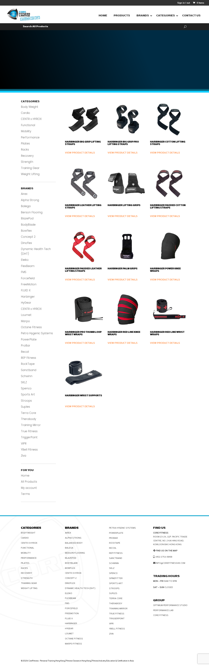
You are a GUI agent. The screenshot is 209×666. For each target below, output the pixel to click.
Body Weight (29, 107)
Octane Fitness (31, 327)
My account (29, 488)
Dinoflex (26, 243)
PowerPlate (29, 339)
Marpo (25, 321)
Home (25, 476)
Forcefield (28, 278)
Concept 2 (28, 237)
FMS (23, 272)
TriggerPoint (29, 437)
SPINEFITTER (116, 578)
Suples (25, 407)
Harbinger (28, 297)
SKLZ (24, 382)
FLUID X (26, 290)
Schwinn (26, 376)
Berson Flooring (31, 212)
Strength (27, 162)
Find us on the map (166, 551)
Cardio (25, 113)
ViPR (23, 443)
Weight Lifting (30, 174)
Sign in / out (183, 3)
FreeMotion (28, 284)
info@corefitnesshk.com (170, 563)
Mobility (26, 131)
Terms (25, 494)
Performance (30, 137)
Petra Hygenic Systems (37, 333)
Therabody (28, 419)
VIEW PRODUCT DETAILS (80, 152)
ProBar (25, 345)
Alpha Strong (30, 200)
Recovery (27, 156)
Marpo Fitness (73, 644)
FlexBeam (27, 266)
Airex (24, 194)
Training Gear (30, 168)
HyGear (26, 303)
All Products (29, 482)
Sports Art (28, 394)
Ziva (23, 456)
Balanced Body (73, 543)
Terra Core (28, 413)
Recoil (25, 352)
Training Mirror (31, 425)
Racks (25, 149)
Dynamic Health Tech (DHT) (80, 588)
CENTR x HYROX (31, 119)
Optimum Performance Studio (170, 605)
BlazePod (27, 218)
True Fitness (29, 431)
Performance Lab (163, 610)
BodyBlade (28, 225)
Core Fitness (160, 615)
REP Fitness (28, 358)
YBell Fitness (29, 450)
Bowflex (26, 231)
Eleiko (25, 260)
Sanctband (28, 370)
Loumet (26, 315)
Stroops (26, 401)
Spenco (26, 388)
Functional (28, 125)
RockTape (28, 364)
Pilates (25, 143)
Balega (26, 206)
